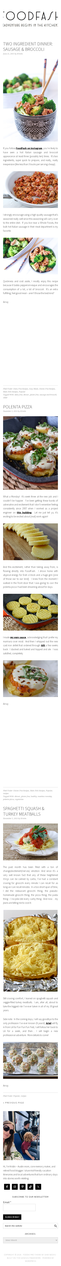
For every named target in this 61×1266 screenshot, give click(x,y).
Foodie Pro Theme (32, 1254)
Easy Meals (33, 389)
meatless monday (45, 796)
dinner (26, 395)
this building (24, 512)
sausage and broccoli (48, 395)
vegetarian (19, 799)
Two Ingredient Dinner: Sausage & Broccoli (28, 46)
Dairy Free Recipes (20, 389)
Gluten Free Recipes (47, 389)
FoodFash (30, 16)
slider (5, 398)
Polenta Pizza (17, 407)
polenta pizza (8, 799)
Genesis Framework (31, 1258)
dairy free (18, 395)
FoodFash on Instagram (29, 148)
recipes (6, 793)
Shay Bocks (50, 1254)
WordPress (30, 1261)
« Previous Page (13, 1102)
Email (7, 1202)
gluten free (34, 395)
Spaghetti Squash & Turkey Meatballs (23, 811)
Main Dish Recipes (10, 392)
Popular (22, 392)
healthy (34, 796)
